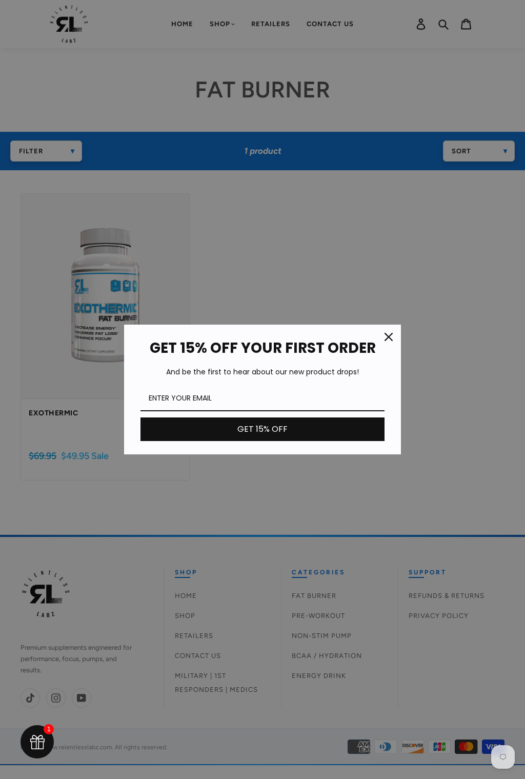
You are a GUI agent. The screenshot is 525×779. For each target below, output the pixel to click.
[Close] (388, 337)
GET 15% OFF (262, 429)
